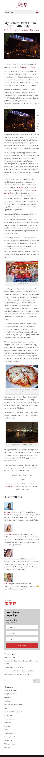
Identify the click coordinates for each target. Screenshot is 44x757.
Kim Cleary (8, 584)
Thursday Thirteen (10, 733)
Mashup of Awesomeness (13, 712)
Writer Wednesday (10, 744)
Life (16, 30)
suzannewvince (9, 534)
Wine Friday (8, 740)
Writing (7, 748)
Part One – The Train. (27, 67)
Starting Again (9, 657)
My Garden (8, 715)
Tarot (6, 730)
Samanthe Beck (9, 512)
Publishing (8, 722)
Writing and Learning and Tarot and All (17, 674)
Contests (7, 697)
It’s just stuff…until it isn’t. (13, 667)
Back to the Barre (10, 690)
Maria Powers (9, 559)
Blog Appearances (10, 694)
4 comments (34, 30)
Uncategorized (9, 737)
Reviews (7, 726)
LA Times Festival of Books (13, 704)
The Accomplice (21, 187)
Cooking (7, 701)
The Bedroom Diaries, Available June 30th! (19, 671)
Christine (10, 30)
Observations (23, 30)
